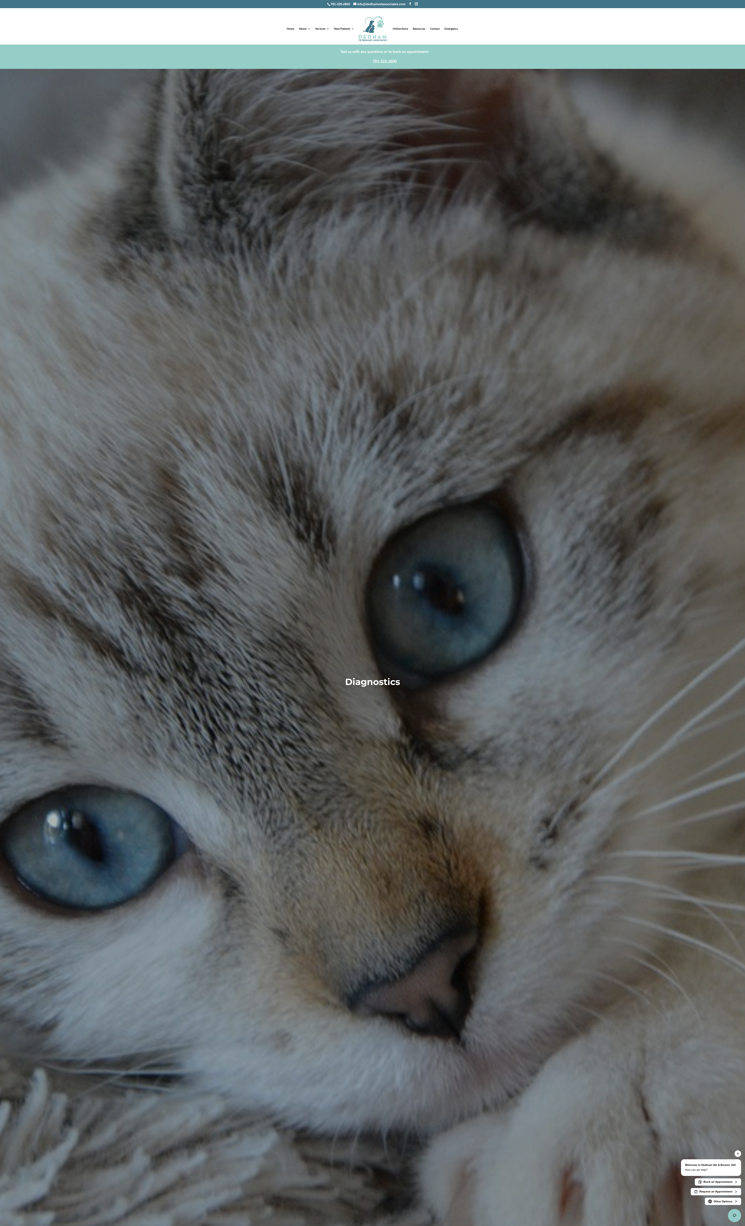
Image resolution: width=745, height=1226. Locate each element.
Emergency (451, 28)
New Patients (342, 28)
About (303, 28)
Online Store (400, 28)
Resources (419, 28)
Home (290, 28)
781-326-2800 (340, 4)
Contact (435, 28)
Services (320, 28)
